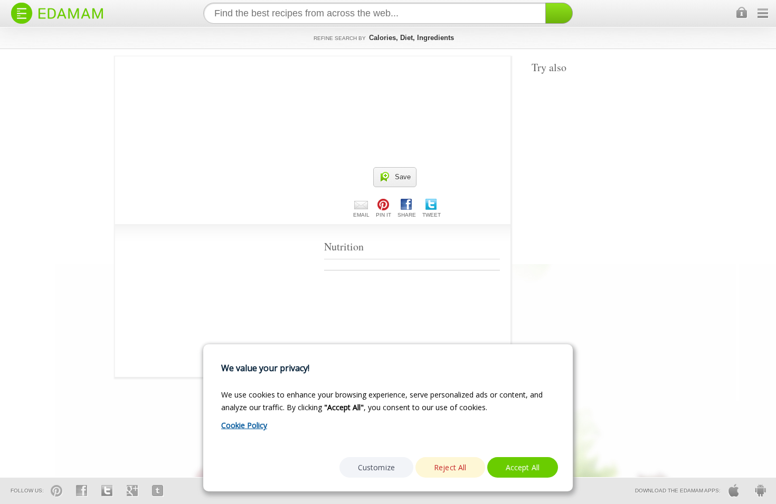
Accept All (523, 467)
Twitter (107, 490)
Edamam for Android (760, 490)
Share (407, 215)
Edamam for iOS (734, 490)
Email (361, 215)
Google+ (132, 490)
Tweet (431, 215)
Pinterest (56, 490)
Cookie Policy (244, 425)
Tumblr (158, 490)
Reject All (450, 467)
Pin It (383, 215)
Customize (376, 467)
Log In (742, 13)
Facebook (81, 490)
